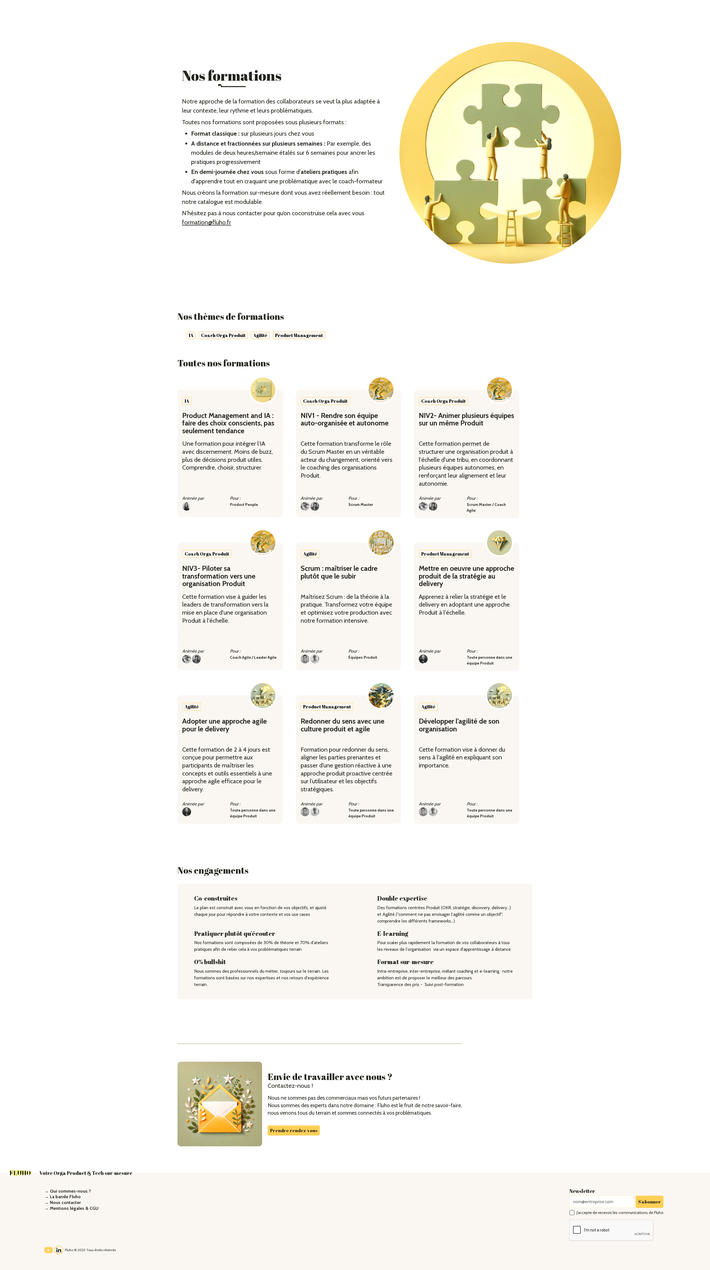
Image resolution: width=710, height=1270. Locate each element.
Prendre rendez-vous (293, 1130)
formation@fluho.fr (206, 222)
